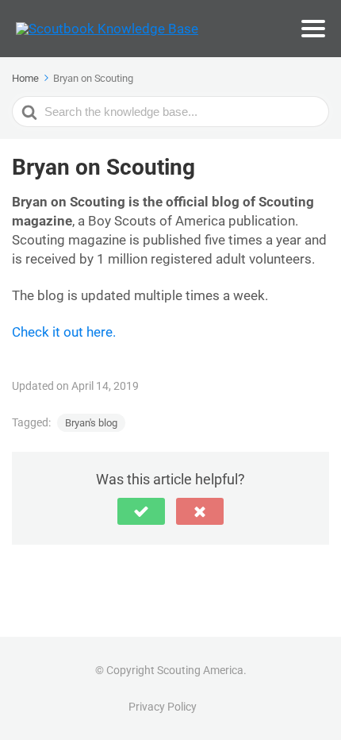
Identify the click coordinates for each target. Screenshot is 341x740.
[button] (141, 511)
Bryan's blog (91, 423)
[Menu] (313, 28)
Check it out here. (64, 332)
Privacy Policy (162, 706)
